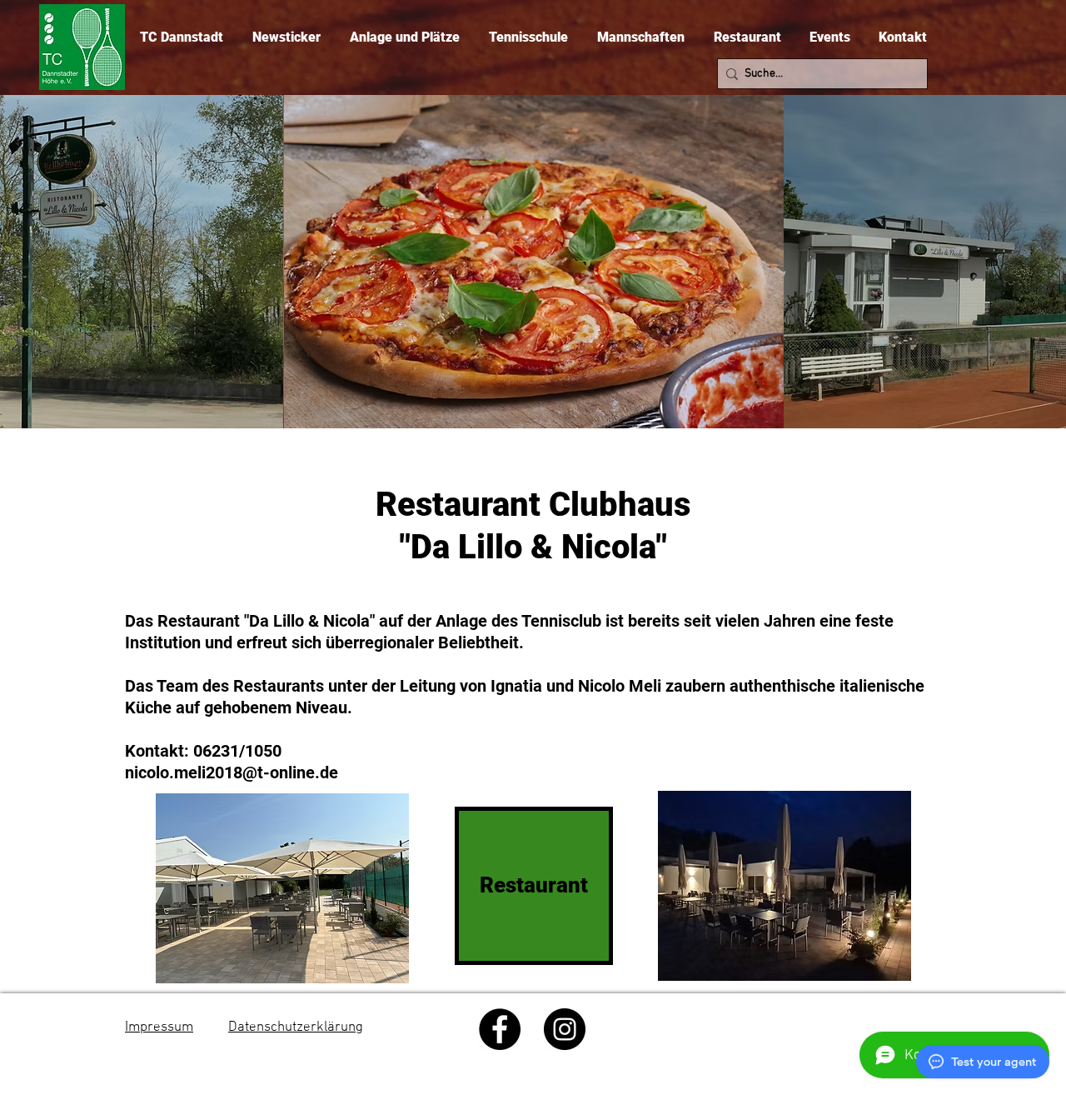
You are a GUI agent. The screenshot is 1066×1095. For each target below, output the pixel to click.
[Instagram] (564, 1029)
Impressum (159, 1027)
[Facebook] (500, 1029)
